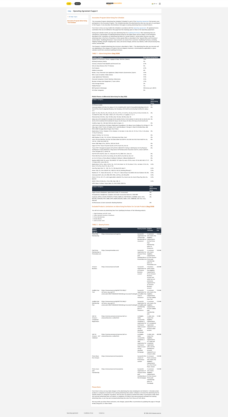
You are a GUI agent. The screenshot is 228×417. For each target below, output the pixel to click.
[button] (154, 4)
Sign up (78, 3)
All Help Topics (73, 16)
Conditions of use (88, 413)
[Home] (114, 3)
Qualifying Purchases (134, 32)
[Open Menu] (159, 3)
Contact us (101, 413)
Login (68, 3)
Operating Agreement (142, 21)
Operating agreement (72, 413)
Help (69, 11)
